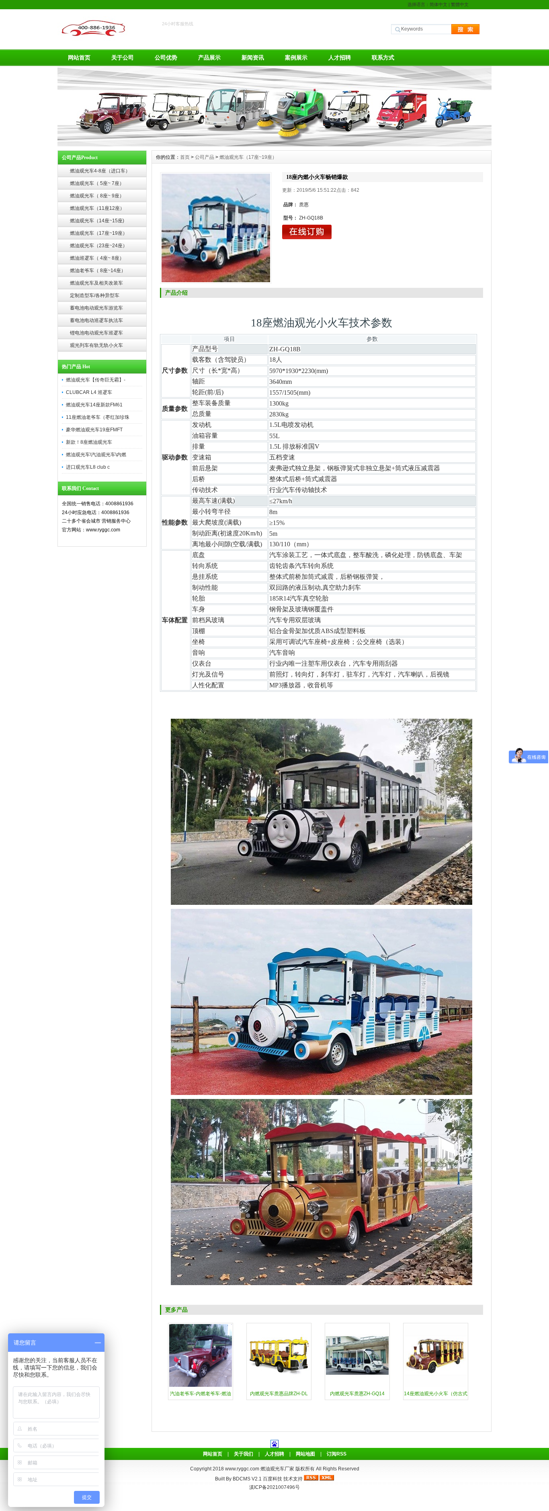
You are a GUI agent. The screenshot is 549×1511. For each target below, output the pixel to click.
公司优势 (166, 57)
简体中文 (438, 4)
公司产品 (204, 157)
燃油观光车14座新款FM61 (94, 405)
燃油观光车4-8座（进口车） (100, 171)
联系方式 (383, 57)
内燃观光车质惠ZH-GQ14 (357, 1393)
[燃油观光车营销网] (274, 144)
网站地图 (305, 1454)
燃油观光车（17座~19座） (98, 233)
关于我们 (243, 1454)
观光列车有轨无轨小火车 (96, 345)
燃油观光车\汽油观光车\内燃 (96, 454)
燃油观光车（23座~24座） (98, 245)
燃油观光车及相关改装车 (96, 283)
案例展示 (296, 57)
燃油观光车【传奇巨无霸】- (95, 380)
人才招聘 (339, 57)
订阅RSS (336, 1454)
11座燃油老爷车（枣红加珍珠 (97, 417)
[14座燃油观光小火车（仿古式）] (436, 1386)
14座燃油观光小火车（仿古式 (435, 1393)
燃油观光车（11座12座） (97, 208)
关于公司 (122, 57)
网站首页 (79, 57)
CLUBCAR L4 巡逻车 (89, 392)
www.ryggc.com (242, 1469)
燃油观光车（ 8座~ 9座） (97, 196)
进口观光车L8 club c (88, 467)
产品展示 (209, 57)
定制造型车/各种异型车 (94, 295)
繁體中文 (460, 4)
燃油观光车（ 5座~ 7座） (97, 183)
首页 (185, 157)
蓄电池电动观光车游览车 (96, 308)
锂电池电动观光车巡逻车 (96, 333)
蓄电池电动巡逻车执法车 (96, 320)
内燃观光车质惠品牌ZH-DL (279, 1393)
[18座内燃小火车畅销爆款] (216, 228)
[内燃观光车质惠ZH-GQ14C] (357, 1386)
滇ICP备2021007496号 (274, 1487)
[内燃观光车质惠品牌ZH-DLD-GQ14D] (279, 1386)
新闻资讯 (253, 57)
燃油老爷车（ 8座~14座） (98, 270)
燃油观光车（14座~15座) (97, 220)
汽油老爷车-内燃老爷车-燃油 (200, 1393)
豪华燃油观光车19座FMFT (94, 430)
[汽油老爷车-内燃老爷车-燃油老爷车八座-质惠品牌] (200, 1386)
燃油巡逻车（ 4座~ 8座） (97, 258)
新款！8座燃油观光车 (89, 442)
